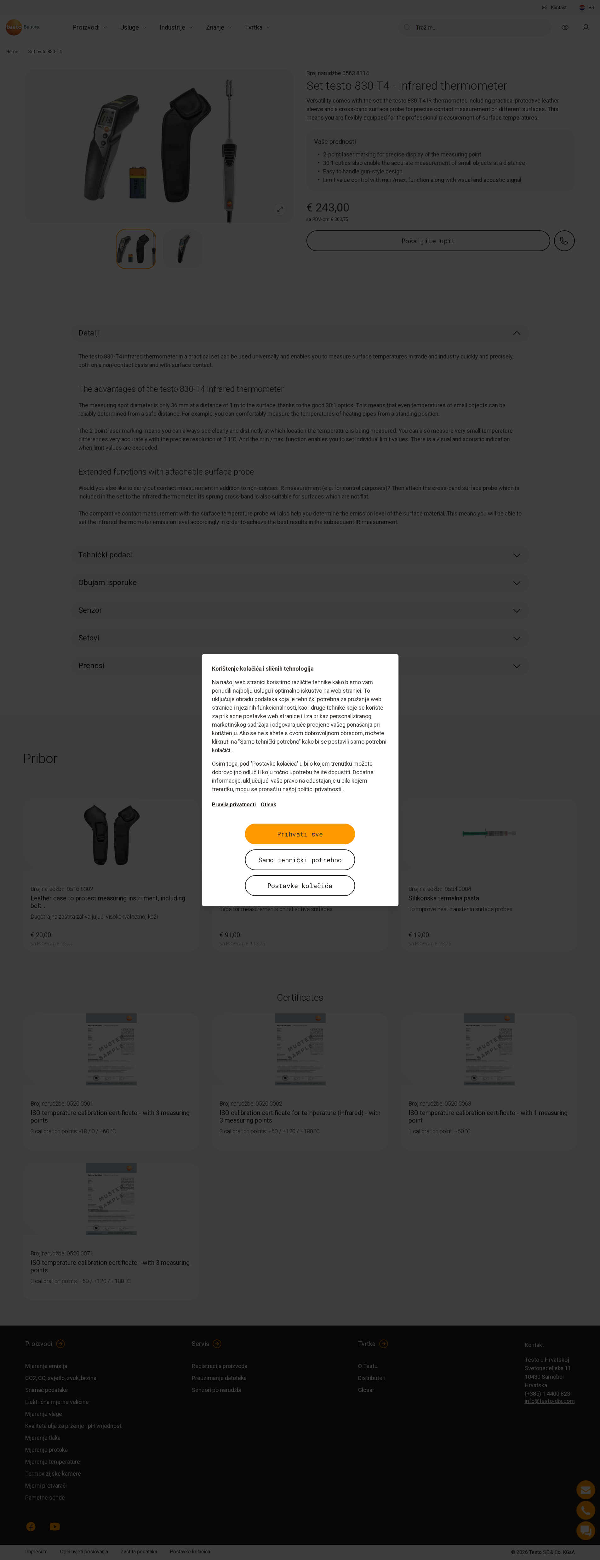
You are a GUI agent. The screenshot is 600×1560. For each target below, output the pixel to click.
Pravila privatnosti (234, 805)
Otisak (268, 805)
